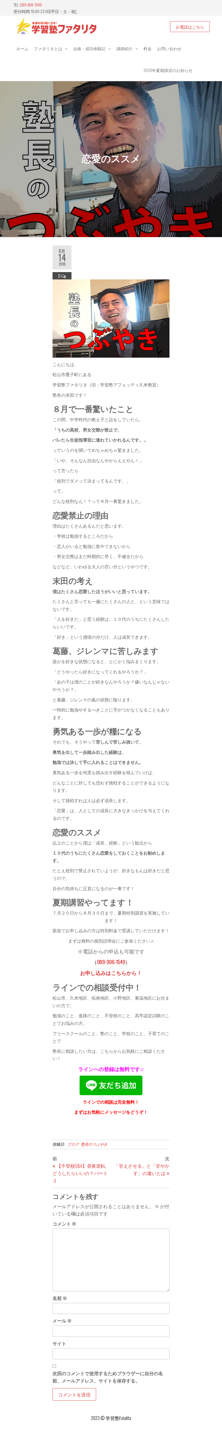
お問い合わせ (169, 48)
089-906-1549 (31, 5)
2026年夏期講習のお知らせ (167, 70)
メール (62, 1320)
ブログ (73, 1144)
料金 (147, 48)
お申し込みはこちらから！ (111, 972)
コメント (64, 1223)
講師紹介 (124, 48)
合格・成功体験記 (89, 48)
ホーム (22, 48)
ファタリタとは (48, 48)
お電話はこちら (190, 27)
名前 (60, 1297)
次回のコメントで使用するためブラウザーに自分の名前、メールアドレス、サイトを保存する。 (108, 1377)
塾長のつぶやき (94, 1144)
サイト (59, 1343)
